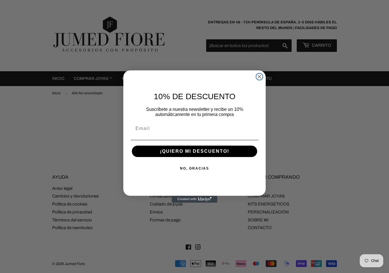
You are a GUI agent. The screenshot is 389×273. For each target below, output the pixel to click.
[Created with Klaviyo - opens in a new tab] (194, 199)
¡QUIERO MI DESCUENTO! (194, 151)
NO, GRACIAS (194, 168)
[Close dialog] (259, 76)
